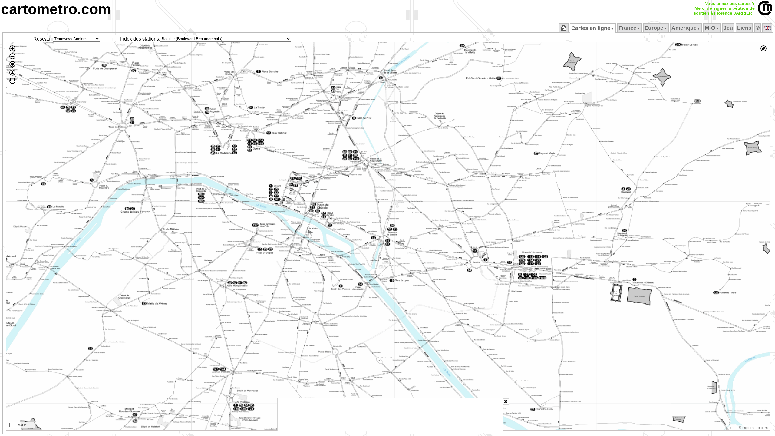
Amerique (686, 28)
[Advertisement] (390, 414)
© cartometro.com (753, 428)
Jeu (728, 28)
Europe (656, 28)
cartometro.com (56, 9)
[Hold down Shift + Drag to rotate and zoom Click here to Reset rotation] (12, 72)
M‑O (712, 28)
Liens (744, 28)
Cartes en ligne (592, 28)
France (629, 28)
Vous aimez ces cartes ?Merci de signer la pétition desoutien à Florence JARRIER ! (724, 8)
